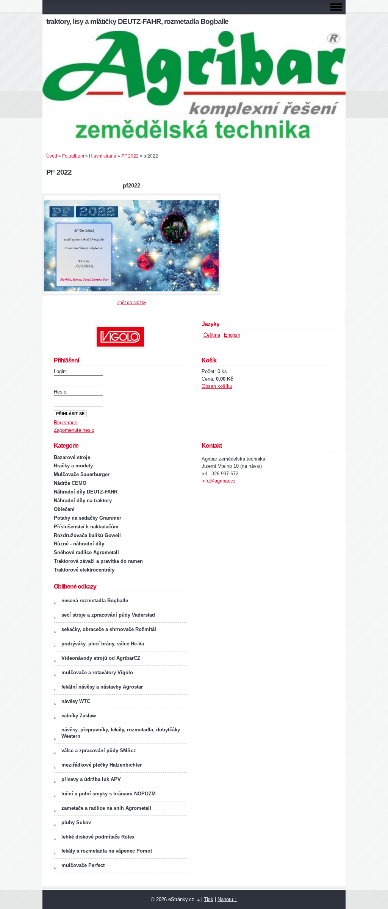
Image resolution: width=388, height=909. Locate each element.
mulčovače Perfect (83, 865)
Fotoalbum (73, 156)
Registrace (65, 422)
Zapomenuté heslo (74, 430)
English (232, 335)
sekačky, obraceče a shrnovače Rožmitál (108, 629)
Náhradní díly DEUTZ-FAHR (85, 492)
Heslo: (61, 392)
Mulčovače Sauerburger (82, 474)
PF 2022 (130, 156)
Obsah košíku (217, 386)
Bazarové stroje (72, 457)
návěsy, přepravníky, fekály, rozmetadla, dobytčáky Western (120, 733)
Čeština (211, 335)
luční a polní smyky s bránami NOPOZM (108, 794)
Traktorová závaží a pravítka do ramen (98, 561)
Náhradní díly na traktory (83, 500)
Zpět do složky (131, 302)
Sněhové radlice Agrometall (86, 552)
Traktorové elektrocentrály (84, 570)
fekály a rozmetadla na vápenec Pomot (106, 851)
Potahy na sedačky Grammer (87, 518)
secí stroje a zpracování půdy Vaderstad (108, 615)
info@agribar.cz (219, 481)
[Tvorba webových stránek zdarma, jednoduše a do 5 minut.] (198, 900)
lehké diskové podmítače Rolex (98, 837)
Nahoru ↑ (227, 899)
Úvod (51, 156)
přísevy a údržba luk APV (91, 779)
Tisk (208, 899)
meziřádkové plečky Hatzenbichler (101, 765)
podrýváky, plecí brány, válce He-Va (102, 644)
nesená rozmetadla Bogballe (94, 600)
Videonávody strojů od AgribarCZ (100, 658)
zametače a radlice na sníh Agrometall (106, 808)
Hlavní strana (102, 156)
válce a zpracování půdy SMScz (98, 750)
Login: (60, 371)
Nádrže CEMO (70, 483)
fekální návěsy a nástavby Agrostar (102, 687)
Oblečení (64, 509)
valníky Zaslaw (78, 715)
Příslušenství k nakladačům (86, 526)
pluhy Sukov (76, 822)
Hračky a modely (73, 466)
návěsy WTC (75, 701)
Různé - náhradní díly (79, 544)
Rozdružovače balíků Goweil (87, 535)
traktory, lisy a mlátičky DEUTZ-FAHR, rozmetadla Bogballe (137, 21)
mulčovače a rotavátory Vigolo (97, 672)
